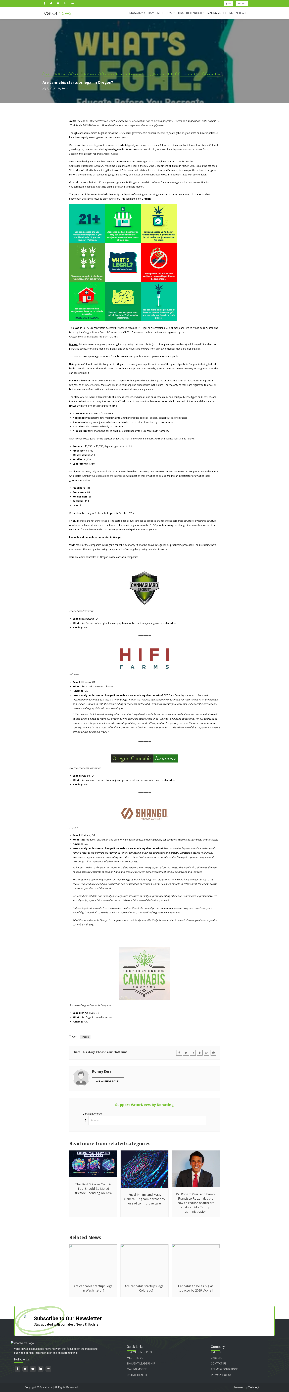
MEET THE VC (135, 1357)
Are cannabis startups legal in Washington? (93, 1288)
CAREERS (216, 1357)
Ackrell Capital (111, 153)
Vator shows (214, 73)
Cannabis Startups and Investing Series (126, 73)
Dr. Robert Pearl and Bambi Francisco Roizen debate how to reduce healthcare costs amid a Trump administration (196, 1203)
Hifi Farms (74, 674)
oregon (85, 1036)
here (160, 125)
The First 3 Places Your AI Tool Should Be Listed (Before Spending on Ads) (93, 1188)
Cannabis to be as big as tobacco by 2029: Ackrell (195, 1288)
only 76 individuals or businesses (109, 471)
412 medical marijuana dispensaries (131, 384)
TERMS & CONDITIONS (224, 1369)
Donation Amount (92, 1113)
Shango (73, 827)
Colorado (214, 145)
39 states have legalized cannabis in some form (182, 149)
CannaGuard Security (81, 611)
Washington (77, 149)
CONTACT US (218, 1363)
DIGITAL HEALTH (137, 1375)
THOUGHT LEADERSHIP (141, 1363)
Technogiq (254, 1387)
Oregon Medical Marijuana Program (88, 336)
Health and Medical (164, 73)
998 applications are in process (108, 475)
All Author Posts (108, 1081)
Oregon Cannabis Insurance (85, 768)
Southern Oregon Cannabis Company (90, 1005)
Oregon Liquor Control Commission (102, 332)
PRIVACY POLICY (221, 1375)
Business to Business (56, 73)
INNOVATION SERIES (139, 1352)
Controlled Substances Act (83, 165)
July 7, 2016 (48, 88)
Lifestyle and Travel (191, 73)
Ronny (65, 88)
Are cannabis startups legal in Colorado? (144, 1288)
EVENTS (216, 1352)
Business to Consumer (86, 73)
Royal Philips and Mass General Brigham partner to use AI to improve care (144, 1199)
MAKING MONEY (137, 1369)
